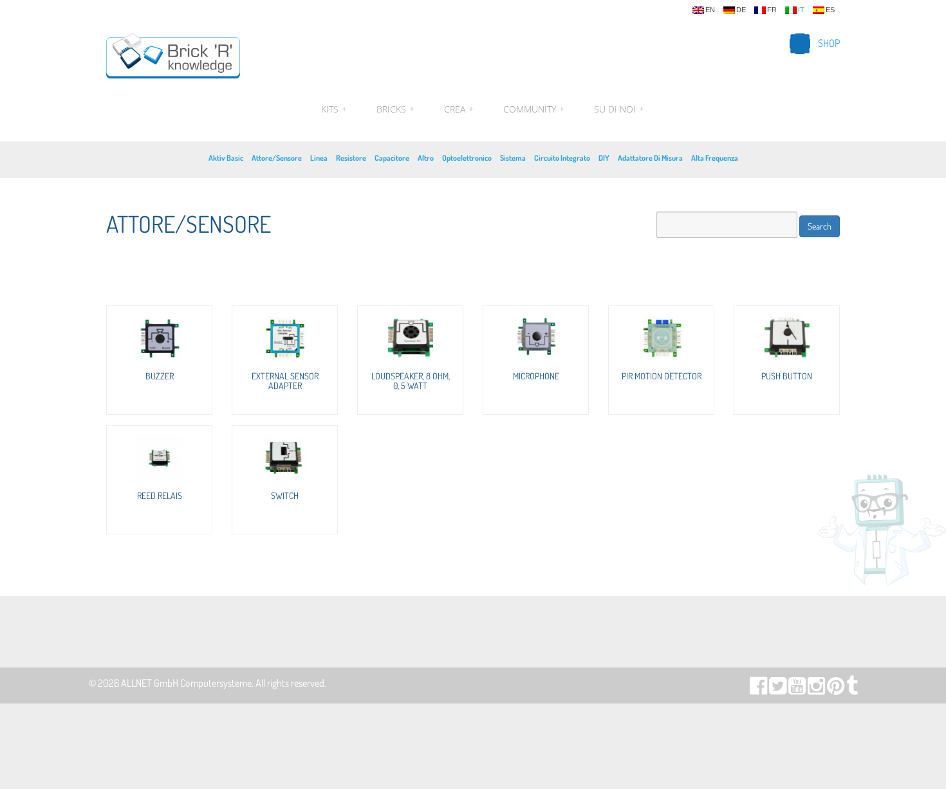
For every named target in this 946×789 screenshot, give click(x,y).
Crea (459, 109)
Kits (334, 109)
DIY (603, 158)
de (741, 10)
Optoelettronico (467, 158)
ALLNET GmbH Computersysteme (186, 682)
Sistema (513, 158)
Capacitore (392, 158)
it (801, 10)
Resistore (351, 158)
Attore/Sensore (277, 158)
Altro (426, 158)
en (710, 10)
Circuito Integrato (562, 158)
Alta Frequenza (714, 158)
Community (533, 109)
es (830, 10)
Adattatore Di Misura (650, 158)
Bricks (395, 109)
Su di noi (617, 109)
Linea (319, 158)
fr (772, 10)
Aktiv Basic (226, 158)
